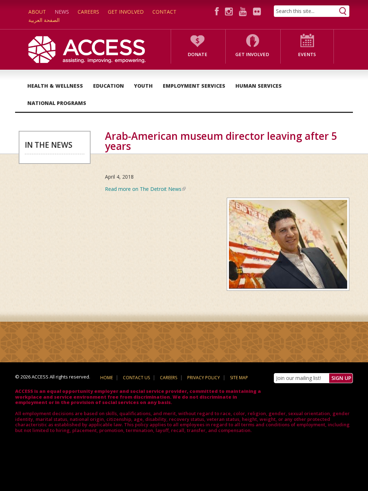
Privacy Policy (203, 378)
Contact (164, 11)
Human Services (258, 85)
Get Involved (126, 11)
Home (106, 378)
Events (307, 54)
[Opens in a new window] (218, 11)
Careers (88, 11)
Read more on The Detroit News (145, 188)
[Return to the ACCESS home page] (87, 49)
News (62, 11)
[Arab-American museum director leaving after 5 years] (285, 246)
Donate (197, 54)
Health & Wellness (55, 85)
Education (108, 85)
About (37, 11)
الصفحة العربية (44, 20)
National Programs (56, 103)
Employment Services (194, 85)
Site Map (239, 378)
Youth (143, 85)
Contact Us (136, 378)
